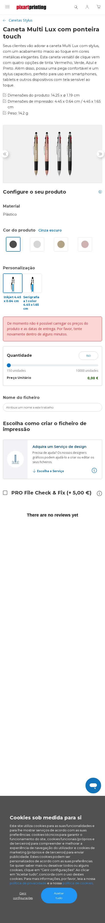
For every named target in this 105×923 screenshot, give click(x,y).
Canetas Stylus (20, 20)
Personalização (19, 268)
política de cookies (78, 883)
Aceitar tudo (59, 895)
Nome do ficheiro (21, 397)
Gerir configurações (23, 895)
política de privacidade (28, 883)
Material (11, 206)
